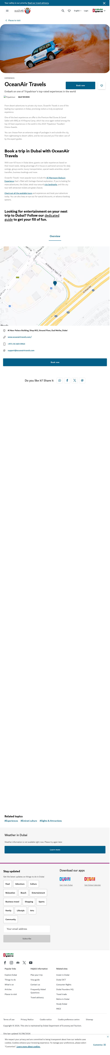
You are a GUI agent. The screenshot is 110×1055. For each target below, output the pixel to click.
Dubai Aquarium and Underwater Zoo (29, 585)
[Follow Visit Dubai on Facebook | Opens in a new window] (5, 962)
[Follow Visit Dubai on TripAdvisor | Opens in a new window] (17, 962)
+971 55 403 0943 (16, 343)
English (77, 10)
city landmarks (51, 184)
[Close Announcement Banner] (104, 3)
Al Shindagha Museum (20, 781)
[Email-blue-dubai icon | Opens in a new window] (82, 380)
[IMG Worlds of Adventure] (55, 639)
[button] (99, 1045)
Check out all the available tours (18, 193)
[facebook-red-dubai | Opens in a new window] (67, 380)
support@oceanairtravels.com (21, 350)
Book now (80, 85)
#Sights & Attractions (51, 821)
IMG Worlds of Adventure (22, 683)
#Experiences (11, 821)
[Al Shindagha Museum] (55, 737)
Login (86, 10)
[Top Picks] (69, 10)
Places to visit (14, 20)
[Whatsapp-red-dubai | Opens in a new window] (60, 380)
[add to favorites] (101, 85)
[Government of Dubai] (23, 11)
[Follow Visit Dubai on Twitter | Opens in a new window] (24, 962)
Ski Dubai (13, 488)
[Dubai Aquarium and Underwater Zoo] (55, 541)
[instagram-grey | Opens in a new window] (11, 962)
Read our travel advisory (38, 3)
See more (13, 803)
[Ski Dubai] (55, 444)
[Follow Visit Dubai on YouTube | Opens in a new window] (30, 962)
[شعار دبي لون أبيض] (11, 955)
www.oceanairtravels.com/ (20, 337)
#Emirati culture (29, 821)
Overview (55, 236)
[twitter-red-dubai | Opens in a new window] (75, 380)
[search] (63, 10)
